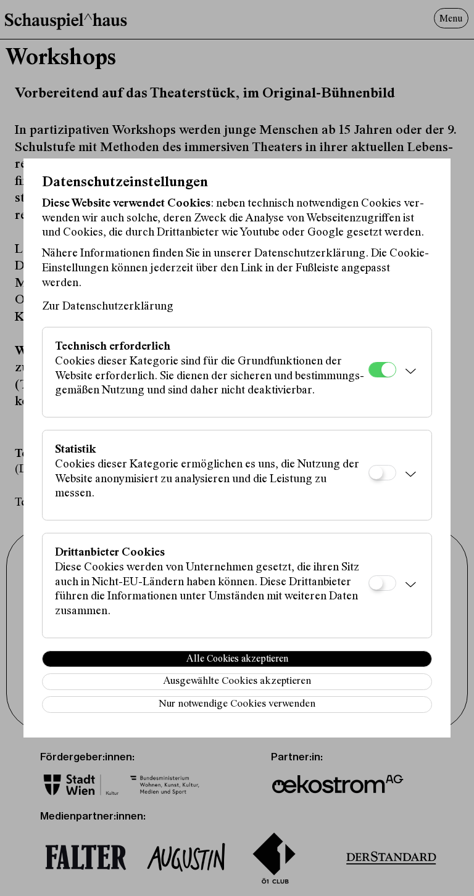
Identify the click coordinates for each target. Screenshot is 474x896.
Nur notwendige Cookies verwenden (237, 704)
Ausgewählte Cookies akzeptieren (237, 681)
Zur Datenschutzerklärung (107, 307)
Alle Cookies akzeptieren (237, 659)
